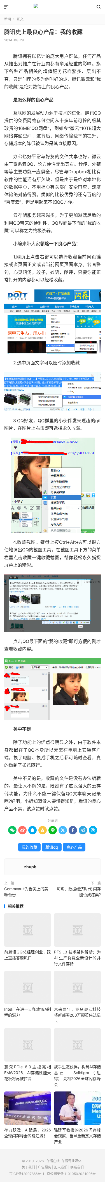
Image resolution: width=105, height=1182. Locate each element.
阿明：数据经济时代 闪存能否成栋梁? (79, 891)
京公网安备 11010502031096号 (71, 1174)
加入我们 (60, 1167)
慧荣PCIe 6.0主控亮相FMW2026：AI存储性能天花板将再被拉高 (27, 1072)
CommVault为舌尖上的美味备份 (26, 891)
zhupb (30, 866)
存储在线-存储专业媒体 (52, 7)
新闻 (7, 19)
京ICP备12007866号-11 (27, 1174)
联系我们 (77, 1167)
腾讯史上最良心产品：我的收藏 (43, 32)
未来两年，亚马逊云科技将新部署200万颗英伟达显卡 (77, 1015)
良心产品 (74, 847)
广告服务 (44, 1167)
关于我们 (28, 1167)
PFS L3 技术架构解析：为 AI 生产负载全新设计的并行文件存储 (77, 958)
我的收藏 (29, 847)
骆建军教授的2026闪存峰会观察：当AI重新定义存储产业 (77, 1136)
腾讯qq (51, 847)
